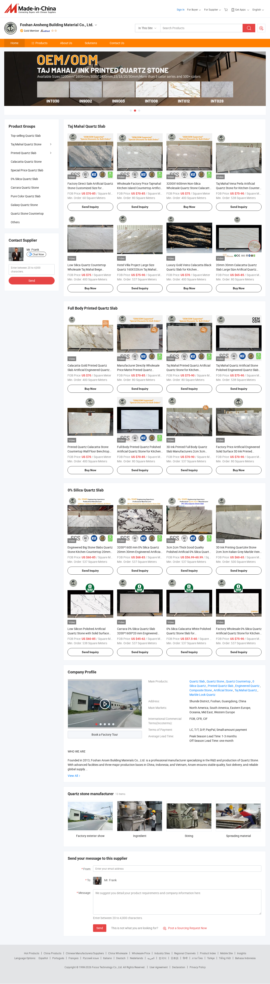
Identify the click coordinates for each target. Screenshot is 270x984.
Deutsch (121, 958)
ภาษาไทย (197, 958)
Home (14, 43)
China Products (52, 953)
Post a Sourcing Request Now (185, 928)
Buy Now (189, 206)
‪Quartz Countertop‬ (238, 681)
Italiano (107, 958)
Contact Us (117, 43)
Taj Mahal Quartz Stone (26, 144)
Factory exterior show (90, 836)
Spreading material (238, 836)
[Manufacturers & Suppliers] (31, 8)
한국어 (162, 958)
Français (73, 958)
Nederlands (136, 958)
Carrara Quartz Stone (25, 187)
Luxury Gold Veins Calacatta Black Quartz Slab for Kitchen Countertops (188, 269)
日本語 (174, 958)
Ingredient (139, 836)
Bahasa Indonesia (245, 958)
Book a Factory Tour (105, 734)
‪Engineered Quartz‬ (247, 686)
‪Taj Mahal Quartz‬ (246, 690)
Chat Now (38, 254)
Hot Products (31, 953)
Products (41, 43)
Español (43, 958)
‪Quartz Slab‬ (197, 681)
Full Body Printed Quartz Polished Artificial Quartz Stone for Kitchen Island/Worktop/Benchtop (139, 451)
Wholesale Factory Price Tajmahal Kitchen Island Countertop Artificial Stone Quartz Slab (140, 187)
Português (58, 958)
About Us (66, 43)
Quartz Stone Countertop (27, 213)
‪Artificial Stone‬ (223, 690)
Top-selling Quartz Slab (26, 136)
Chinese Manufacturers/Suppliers (85, 953)
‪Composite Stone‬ (200, 690)
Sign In (181, 9)
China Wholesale (117, 953)
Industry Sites (162, 953)
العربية (150, 958)
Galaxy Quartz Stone (24, 205)
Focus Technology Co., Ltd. (107, 967)
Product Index (208, 953)
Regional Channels (185, 953)
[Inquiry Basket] (226, 9)
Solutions (91, 43)
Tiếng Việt (225, 958)
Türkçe (211, 958)
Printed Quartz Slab (23, 153)
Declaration (178, 967)
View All (73, 776)
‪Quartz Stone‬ (215, 681)
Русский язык (91, 958)
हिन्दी (185, 958)
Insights (241, 953)
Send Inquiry (90, 206)
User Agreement (159, 967)
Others (15, 222)
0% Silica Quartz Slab (24, 179)
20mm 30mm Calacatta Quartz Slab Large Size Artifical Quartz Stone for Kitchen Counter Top (236, 269)
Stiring (189, 836)
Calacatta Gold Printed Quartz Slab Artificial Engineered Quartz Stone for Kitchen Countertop (88, 369)
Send (99, 928)
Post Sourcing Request (261, 28)
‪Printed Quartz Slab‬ (220, 686)
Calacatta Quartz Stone (26, 162)
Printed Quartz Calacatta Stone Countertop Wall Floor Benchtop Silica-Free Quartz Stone (88, 451)
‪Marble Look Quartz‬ (202, 695)
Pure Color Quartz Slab (25, 196)
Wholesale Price (141, 953)
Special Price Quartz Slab (27, 170)
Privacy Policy (198, 967)
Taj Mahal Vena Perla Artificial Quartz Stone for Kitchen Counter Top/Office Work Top (237, 187)
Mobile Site (226, 953)
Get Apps (240, 9)
